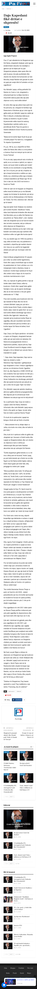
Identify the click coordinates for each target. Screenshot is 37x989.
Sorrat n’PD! (18, 925)
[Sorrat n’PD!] (8, 928)
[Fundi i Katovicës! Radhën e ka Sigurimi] (8, 890)
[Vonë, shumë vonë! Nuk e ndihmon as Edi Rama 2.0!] (26, 778)
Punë (15, 973)
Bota (8, 973)
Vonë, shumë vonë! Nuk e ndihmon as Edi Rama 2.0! (22, 856)
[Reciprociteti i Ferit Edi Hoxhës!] (26, 755)
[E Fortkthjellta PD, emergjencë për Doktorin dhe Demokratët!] (10, 778)
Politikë (21, 968)
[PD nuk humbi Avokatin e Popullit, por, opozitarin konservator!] (8, 946)
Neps (29, 973)
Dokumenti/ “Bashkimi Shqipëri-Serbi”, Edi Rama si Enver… (23, 899)
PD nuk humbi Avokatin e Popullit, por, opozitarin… (22, 944)
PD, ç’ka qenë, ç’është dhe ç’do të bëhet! (23, 908)
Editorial (6, 27)
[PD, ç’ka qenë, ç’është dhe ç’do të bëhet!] (8, 910)
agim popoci (11, 691)
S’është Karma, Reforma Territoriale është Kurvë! (18, 825)
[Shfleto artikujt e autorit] (18, 712)
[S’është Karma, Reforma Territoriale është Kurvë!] (10, 755)
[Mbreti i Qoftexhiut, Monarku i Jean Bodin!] (8, 937)
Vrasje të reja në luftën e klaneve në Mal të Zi (27, 735)
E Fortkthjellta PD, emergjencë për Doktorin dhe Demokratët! (22, 845)
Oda (5, 968)
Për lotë (30, 968)
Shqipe (12, 968)
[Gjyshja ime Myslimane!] (8, 919)
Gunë (22, 973)
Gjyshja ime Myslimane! (22, 917)
